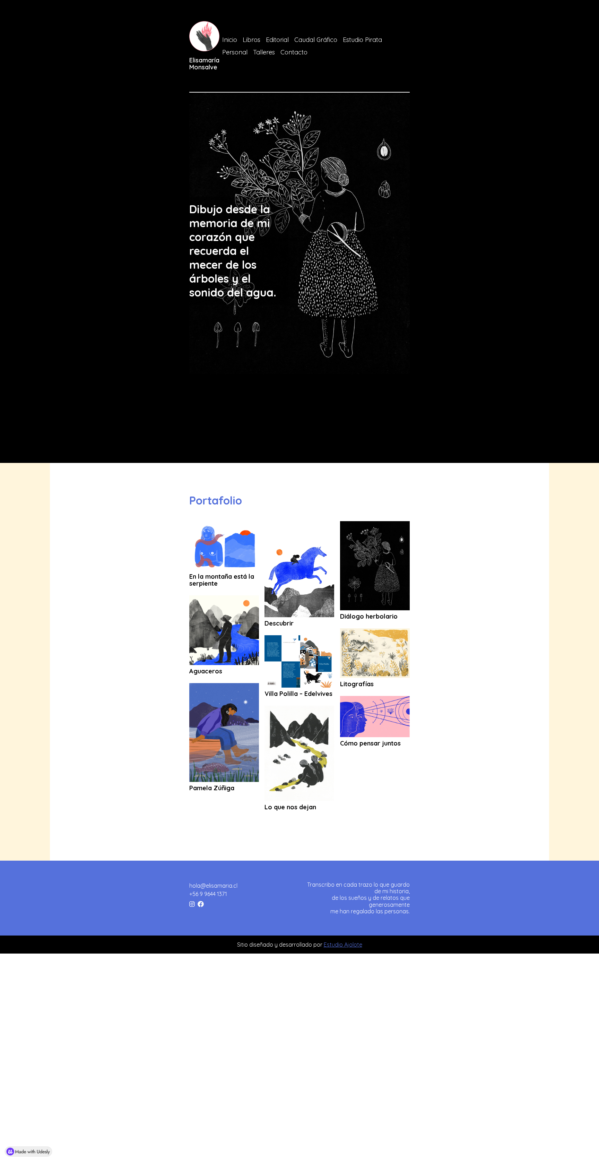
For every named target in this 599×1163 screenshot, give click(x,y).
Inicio (229, 40)
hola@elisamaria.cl (213, 885)
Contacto (293, 52)
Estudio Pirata (362, 40)
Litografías (357, 684)
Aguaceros (205, 671)
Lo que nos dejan (290, 807)
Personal (235, 52)
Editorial (277, 40)
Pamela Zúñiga (211, 788)
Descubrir (279, 623)
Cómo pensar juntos (370, 743)
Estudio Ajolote (343, 944)
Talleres (264, 52)
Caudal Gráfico (315, 40)
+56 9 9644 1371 (208, 893)
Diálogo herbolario (369, 616)
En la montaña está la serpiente (221, 580)
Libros (251, 40)
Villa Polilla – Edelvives (298, 693)
